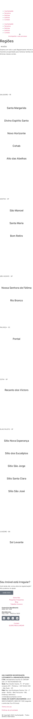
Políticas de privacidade (10, 710)
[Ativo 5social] (13, 618)
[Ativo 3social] (4, 618)
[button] (16, 22)
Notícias (7, 15)
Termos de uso (7, 707)
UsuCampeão (8, 11)
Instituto (7, 17)
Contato (7, 20)
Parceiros (7, 13)
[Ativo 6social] (17, 618)
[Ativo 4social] (8, 618)
